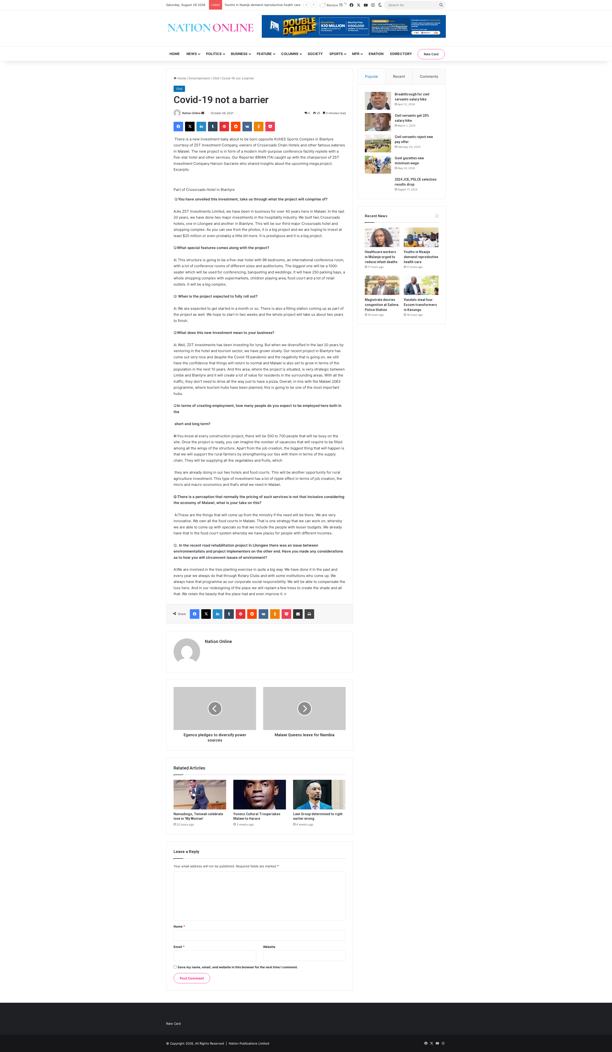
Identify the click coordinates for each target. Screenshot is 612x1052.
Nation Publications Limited (249, 1043)
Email (179, 947)
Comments (429, 76)
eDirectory (401, 54)
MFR (355, 54)
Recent (399, 76)
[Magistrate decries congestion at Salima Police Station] (382, 285)
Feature (264, 54)
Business (239, 54)
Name (179, 926)
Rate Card (431, 54)
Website (269, 947)
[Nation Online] (210, 28)
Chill (216, 78)
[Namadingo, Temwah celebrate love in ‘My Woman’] (200, 794)
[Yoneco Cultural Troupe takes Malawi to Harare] (259, 794)
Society (315, 54)
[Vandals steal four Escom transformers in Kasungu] (421, 285)
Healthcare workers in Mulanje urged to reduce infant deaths (381, 257)
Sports (336, 54)
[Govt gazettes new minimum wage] (378, 165)
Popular (371, 76)
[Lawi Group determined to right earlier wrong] (319, 794)
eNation (376, 54)
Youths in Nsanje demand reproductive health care (421, 257)
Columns (289, 54)
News (191, 54)
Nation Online (191, 113)
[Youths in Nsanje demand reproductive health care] (421, 237)
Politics (214, 54)
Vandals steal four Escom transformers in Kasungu (420, 305)
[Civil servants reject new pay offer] (378, 143)
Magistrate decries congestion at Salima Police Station (382, 305)
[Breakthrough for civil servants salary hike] (378, 101)
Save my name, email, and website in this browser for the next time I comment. (238, 967)
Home (174, 54)
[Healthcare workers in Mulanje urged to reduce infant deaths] (382, 237)
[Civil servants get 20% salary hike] (378, 122)
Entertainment (199, 78)
